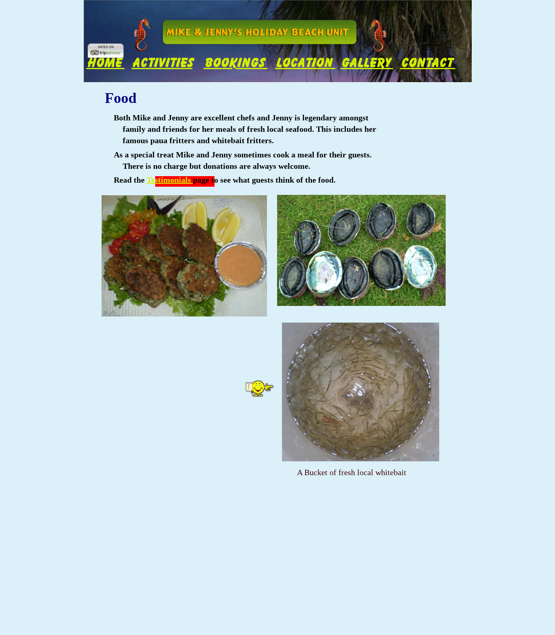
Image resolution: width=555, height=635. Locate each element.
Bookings (236, 62)
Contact (427, 62)
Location (305, 62)
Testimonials (170, 179)
